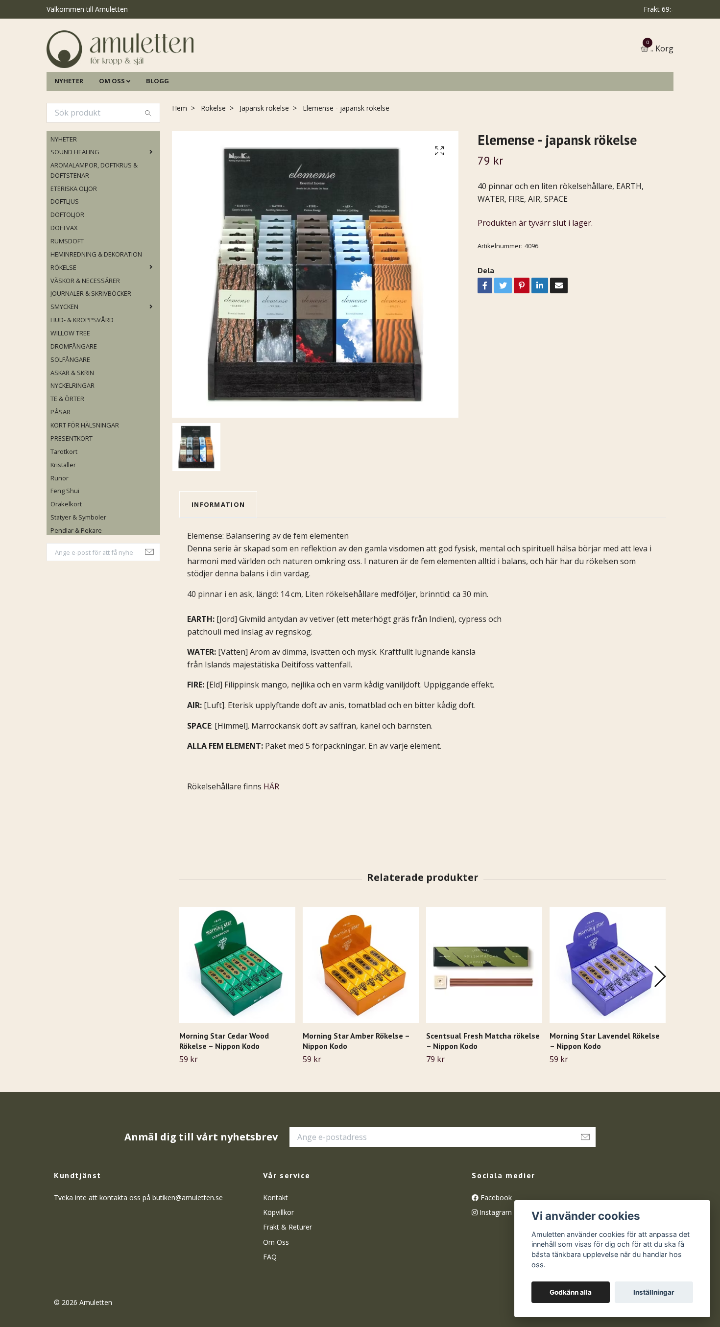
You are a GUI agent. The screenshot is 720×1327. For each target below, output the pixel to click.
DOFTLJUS (64, 251)
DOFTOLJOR (67, 265)
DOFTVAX (63, 277)
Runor (59, 527)
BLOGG (157, 130)
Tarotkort (63, 501)
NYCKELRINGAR (72, 435)
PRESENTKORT (71, 488)
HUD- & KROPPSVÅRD (82, 369)
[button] (659, 1026)
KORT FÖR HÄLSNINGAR (84, 475)
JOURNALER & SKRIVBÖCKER (90, 343)
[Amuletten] (218, 74)
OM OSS (112, 130)
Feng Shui (64, 541)
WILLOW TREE (70, 383)
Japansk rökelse (264, 158)
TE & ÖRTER (67, 449)
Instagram (495, 1262)
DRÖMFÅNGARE (73, 396)
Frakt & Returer (287, 1277)
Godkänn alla (571, 1292)
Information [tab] (218, 554)
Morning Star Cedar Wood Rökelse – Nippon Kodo (224, 1091)
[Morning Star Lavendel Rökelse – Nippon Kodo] (608, 1015)
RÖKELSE (63, 317)
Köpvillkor (278, 1262)
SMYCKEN (64, 357)
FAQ (270, 1306)
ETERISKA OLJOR (73, 238)
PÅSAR (60, 462)
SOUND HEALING (74, 202)
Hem (179, 158)
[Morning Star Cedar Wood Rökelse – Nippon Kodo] (237, 1015)
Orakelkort (66, 554)
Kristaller (63, 514)
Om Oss (276, 1292)
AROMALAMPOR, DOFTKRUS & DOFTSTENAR (94, 220)
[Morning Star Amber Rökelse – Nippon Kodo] (361, 1015)
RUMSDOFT (67, 290)
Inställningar (653, 1292)
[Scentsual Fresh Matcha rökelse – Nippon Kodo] (484, 1015)
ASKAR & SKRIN (72, 422)
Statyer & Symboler (78, 567)
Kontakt (275, 1247)
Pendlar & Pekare (76, 580)
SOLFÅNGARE (70, 409)
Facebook (495, 1247)
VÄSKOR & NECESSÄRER (85, 330)
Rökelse (213, 158)
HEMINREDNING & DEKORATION (96, 304)
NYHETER (68, 130)
